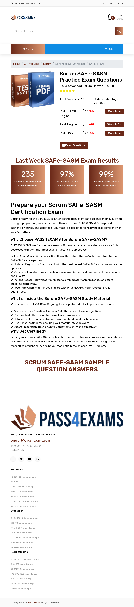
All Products (31, 63)
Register (109, 3)
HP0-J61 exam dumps (21, 533)
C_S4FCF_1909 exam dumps (25, 501)
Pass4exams (34, 602)
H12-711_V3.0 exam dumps (24, 574)
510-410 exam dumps (21, 523)
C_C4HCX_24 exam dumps (24, 518)
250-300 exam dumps (22, 579)
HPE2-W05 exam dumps (22, 496)
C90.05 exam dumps (21, 588)
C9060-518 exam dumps (23, 487)
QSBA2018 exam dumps (22, 569)
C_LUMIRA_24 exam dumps (25, 538)
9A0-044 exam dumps (22, 491)
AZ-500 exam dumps (21, 482)
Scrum (47, 63)
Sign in (120, 3)
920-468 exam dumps (22, 542)
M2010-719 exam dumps (22, 584)
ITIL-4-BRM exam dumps (23, 528)
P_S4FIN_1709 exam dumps (25, 559)
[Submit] (119, 31)
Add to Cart (116, 111)
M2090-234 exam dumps (23, 477)
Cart (120, 15)
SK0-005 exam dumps (22, 564)
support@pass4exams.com (27, 3)
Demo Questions (75, 145)
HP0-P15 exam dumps (21, 547)
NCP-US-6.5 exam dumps (23, 506)
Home (16, 63)
